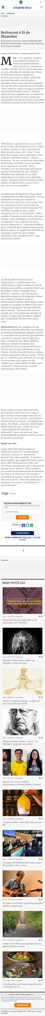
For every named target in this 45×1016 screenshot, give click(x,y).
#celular (13, 493)
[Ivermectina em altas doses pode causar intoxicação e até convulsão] (22, 600)
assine (22, 539)
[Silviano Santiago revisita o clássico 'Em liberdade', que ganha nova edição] (22, 722)
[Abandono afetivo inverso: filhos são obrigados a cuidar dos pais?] (22, 641)
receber (22, 517)
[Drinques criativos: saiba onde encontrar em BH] (22, 803)
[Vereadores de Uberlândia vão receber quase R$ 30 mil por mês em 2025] (22, 843)
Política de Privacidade (10, 1001)
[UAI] (21, 2)
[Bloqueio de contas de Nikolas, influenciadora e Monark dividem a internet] (22, 762)
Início (2, 13)
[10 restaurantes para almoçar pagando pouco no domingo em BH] (22, 964)
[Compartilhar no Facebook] (23, 526)
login (35, 537)
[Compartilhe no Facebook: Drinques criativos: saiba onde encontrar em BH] (39, 819)
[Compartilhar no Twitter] (27, 526)
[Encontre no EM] (41, 7)
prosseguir (22, 1005)
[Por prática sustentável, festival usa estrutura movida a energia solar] (22, 883)
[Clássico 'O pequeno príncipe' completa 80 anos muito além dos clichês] (22, 681)
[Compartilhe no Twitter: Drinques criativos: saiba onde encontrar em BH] (41, 819)
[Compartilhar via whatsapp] (31, 526)
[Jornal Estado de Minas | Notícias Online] (22, 8)
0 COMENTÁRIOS (22, 533)
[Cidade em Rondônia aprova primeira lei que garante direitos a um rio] (22, 924)
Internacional (11, 13)
